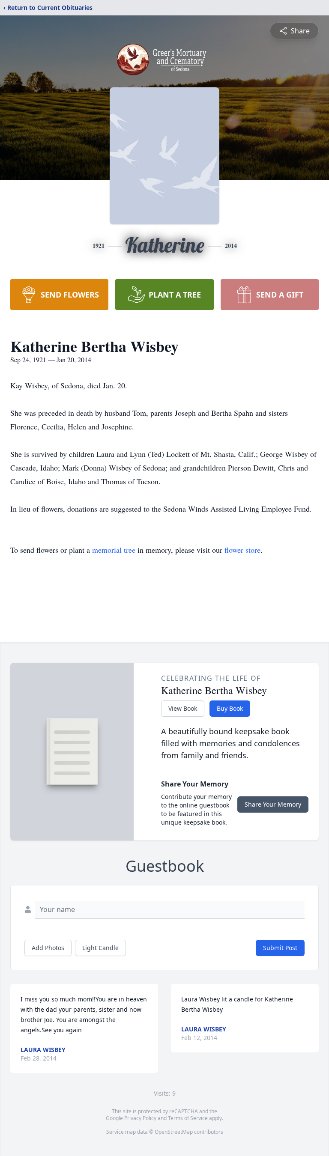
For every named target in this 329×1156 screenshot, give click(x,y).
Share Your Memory (273, 804)
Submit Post (280, 948)
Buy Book (230, 708)
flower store (242, 550)
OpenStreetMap (174, 1131)
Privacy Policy (140, 1118)
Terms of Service (188, 1118)
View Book (182, 708)
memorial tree (113, 550)
